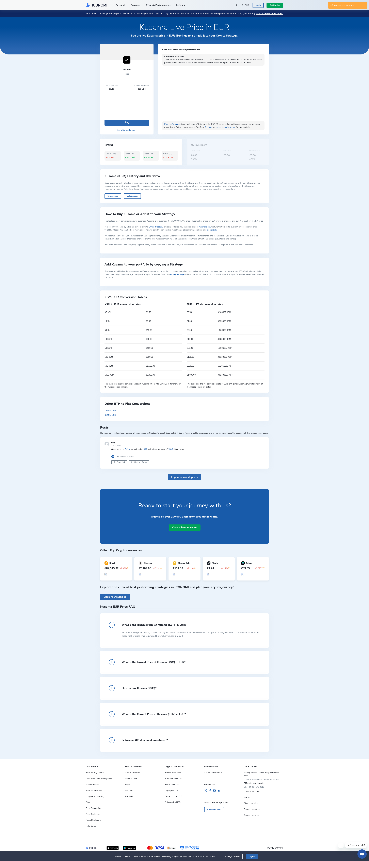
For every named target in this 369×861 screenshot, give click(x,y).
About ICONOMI (132, 772)
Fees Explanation (93, 808)
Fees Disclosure (93, 814)
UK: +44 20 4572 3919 (254, 787)
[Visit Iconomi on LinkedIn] (218, 790)
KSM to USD (110, 415)
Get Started (275, 5)
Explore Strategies (115, 597)
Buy (127, 122)
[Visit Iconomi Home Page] (96, 5)
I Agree (251, 856)
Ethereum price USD (174, 778)
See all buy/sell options (127, 130)
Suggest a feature (252, 809)
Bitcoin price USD (173, 772)
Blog (88, 802)
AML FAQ (129, 790)
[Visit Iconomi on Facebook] (210, 790)
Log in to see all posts (184, 477)
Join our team (131, 778)
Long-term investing (95, 796)
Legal (127, 784)
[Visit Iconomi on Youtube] (214, 790)
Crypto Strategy (156, 226)
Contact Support (251, 791)
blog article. (212, 230)
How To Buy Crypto (95, 772)
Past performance (172, 124)
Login (258, 5)
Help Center (91, 826)
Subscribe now (214, 809)
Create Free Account (184, 527)
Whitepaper (132, 196)
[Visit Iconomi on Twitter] (205, 790)
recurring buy (205, 226)
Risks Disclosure (93, 820)
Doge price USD (172, 790)
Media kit (129, 796)
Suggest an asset (251, 815)
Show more (113, 196)
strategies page (177, 274)
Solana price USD (172, 802)
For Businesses (92, 784)
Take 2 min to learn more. (269, 13)
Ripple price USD (172, 784)
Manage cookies (232, 856)
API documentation (213, 772)
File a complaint (251, 803)
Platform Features (94, 790)
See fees (208, 127)
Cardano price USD (173, 796)
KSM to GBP (110, 410)
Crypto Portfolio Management (99, 778)
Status (247, 797)
